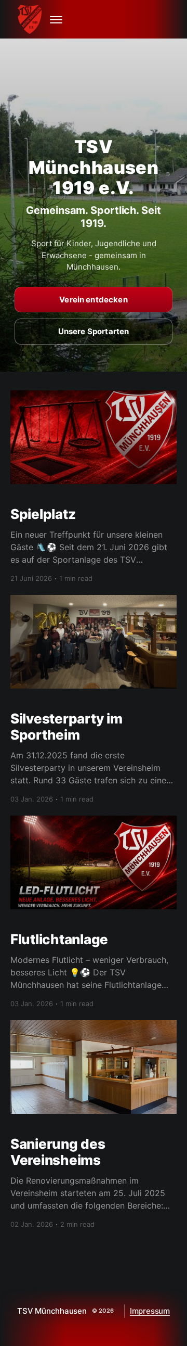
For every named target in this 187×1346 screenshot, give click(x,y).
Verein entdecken (93, 299)
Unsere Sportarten (93, 331)
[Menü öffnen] (56, 19)
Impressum (150, 1311)
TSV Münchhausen (52, 1311)
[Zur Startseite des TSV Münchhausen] (31, 19)
